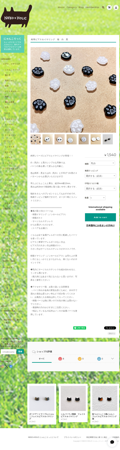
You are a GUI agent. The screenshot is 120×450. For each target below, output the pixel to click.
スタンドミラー (11, 238)
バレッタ (8, 174)
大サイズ (8, 152)
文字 (7, 107)
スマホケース (8, 191)
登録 (20, 351)
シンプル (8, 163)
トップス (8, 255)
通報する (112, 333)
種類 (87, 164)
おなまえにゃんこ (12, 203)
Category (72, 7)
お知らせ (7, 209)
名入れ (6, 197)
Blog (81, 7)
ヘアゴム (8, 185)
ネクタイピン (10, 135)
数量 (87, 198)
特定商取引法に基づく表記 (12, 321)
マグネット (7, 279)
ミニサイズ (9, 147)
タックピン (9, 130)
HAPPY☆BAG (9, 261)
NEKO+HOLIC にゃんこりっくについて (13, 312)
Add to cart (100, 217)
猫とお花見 (9, 102)
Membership (92, 7)
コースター (7, 221)
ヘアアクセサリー (10, 168)
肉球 (7, 97)
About (61, 7)
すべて (42, 359)
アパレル (7, 249)
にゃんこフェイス (12, 70)
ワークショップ (9, 215)
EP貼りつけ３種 (92, 183)
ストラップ (7, 141)
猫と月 (7, 75)
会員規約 (115, 437)
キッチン (7, 291)
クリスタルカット (12, 91)
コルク (7, 227)
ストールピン (10, 124)
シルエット (9, 119)
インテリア (7, 285)
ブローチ (7, 113)
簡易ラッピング (91, 171)
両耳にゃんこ (10, 80)
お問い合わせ (9, 329)
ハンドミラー (10, 244)
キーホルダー (8, 267)
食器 (7, 297)
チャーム (8, 157)
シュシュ (8, 180)
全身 (7, 86)
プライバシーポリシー (72, 437)
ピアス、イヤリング (11, 64)
